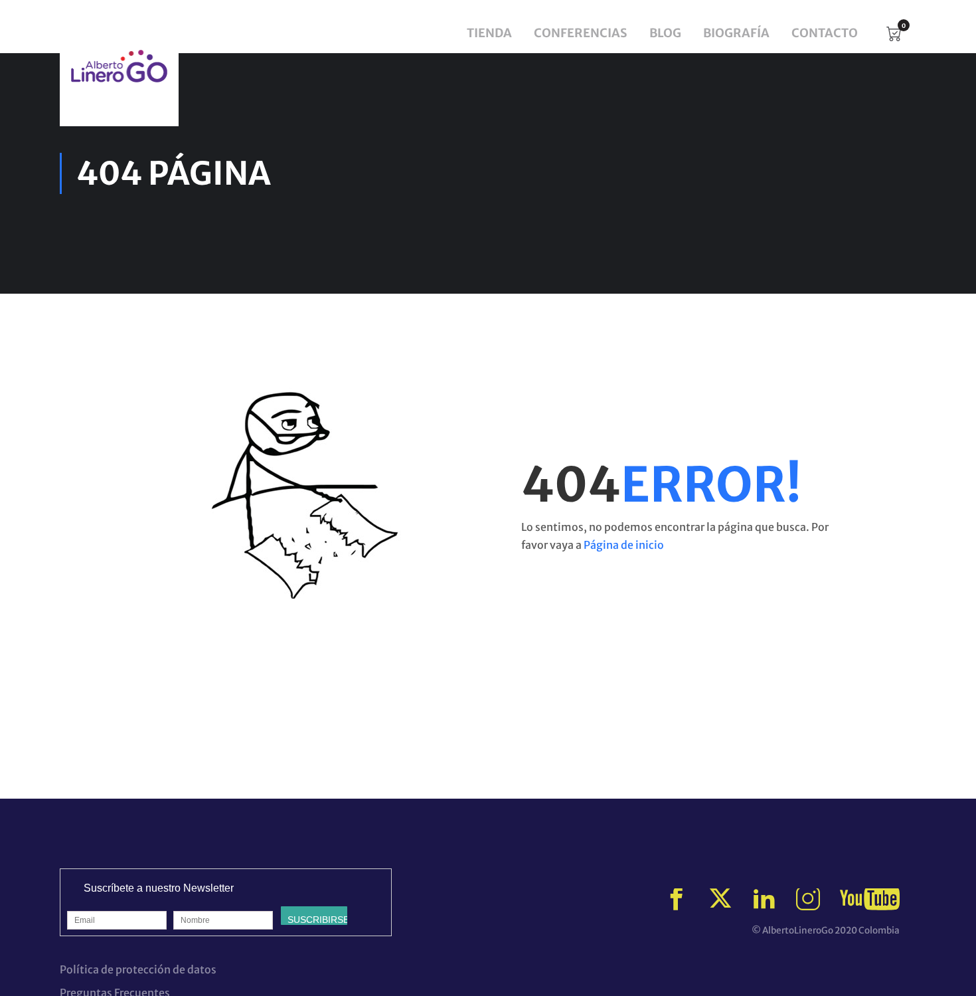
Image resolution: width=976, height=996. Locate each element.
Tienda (489, 33)
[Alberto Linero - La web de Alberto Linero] (119, 66)
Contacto (824, 33)
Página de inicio (624, 544)
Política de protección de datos (138, 969)
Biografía (736, 33)
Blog (665, 33)
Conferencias (580, 33)
